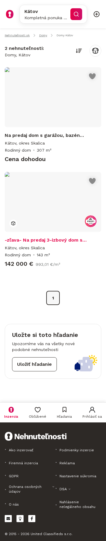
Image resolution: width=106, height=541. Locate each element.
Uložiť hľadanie (34, 364)
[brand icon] (10, 14)
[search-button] (76, 14)
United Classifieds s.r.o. (51, 534)
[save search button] (95, 51)
